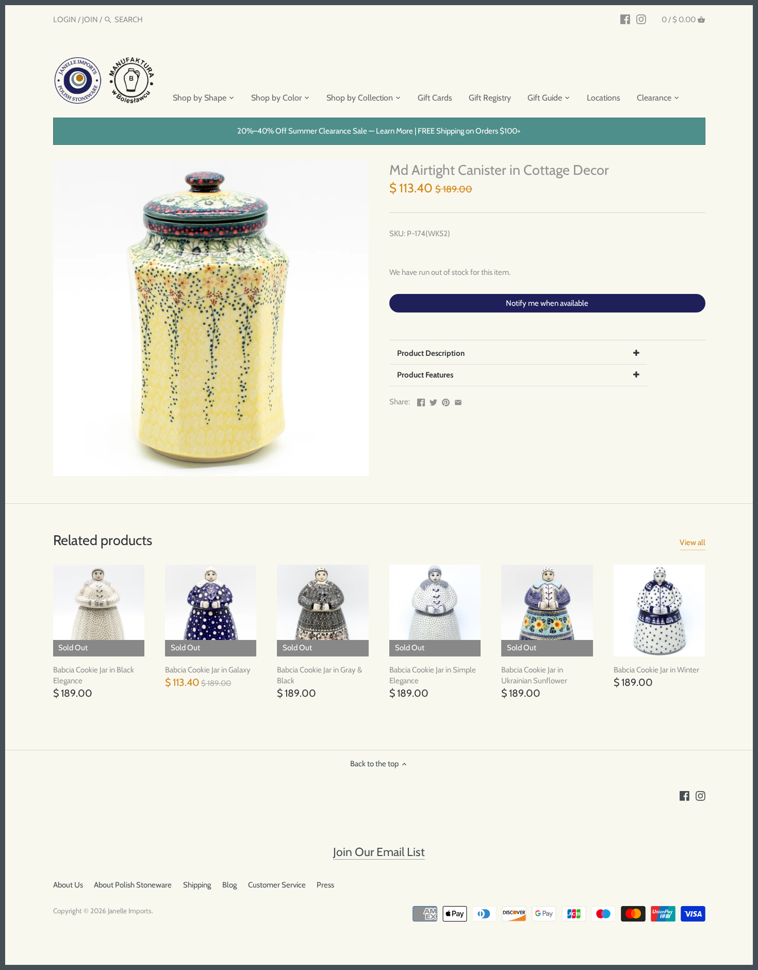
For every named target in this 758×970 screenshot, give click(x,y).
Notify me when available (547, 303)
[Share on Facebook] (421, 400)
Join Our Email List (379, 852)
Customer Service (277, 885)
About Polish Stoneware (133, 885)
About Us (68, 885)
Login (64, 19)
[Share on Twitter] (433, 400)
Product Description (431, 353)
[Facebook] (625, 19)
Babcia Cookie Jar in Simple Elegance (432, 675)
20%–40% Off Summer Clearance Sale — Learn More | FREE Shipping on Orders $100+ (379, 131)
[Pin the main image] (446, 400)
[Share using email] (458, 400)
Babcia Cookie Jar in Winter (656, 670)
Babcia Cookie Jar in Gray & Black (319, 675)
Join (90, 19)
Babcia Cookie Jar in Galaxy (208, 670)
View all (692, 542)
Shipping (197, 885)
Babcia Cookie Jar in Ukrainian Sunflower (534, 675)
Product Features (425, 375)
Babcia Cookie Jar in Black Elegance (93, 675)
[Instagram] (641, 19)
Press (325, 885)
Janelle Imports (130, 911)
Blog (229, 885)
